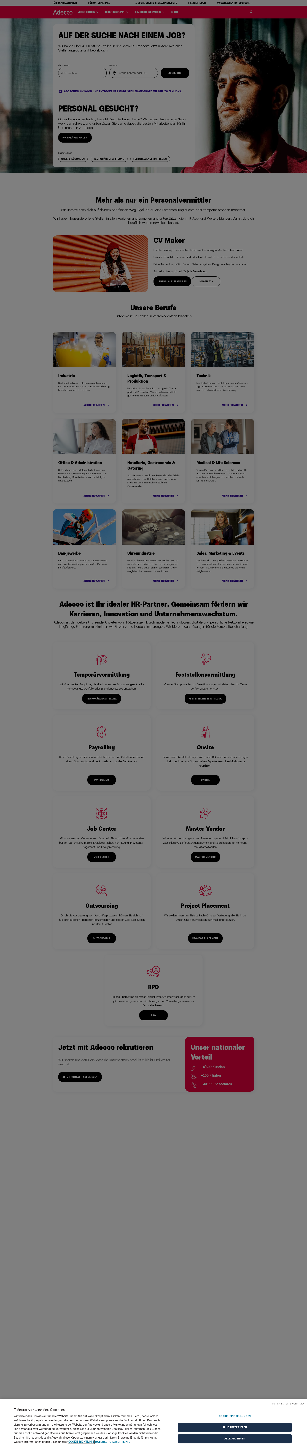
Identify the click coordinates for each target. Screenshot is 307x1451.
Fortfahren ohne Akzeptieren (288, 1403)
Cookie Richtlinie (81, 1441)
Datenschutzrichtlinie (112, 1441)
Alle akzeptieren (235, 1427)
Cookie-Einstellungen (235, 1416)
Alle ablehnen (234, 1438)
